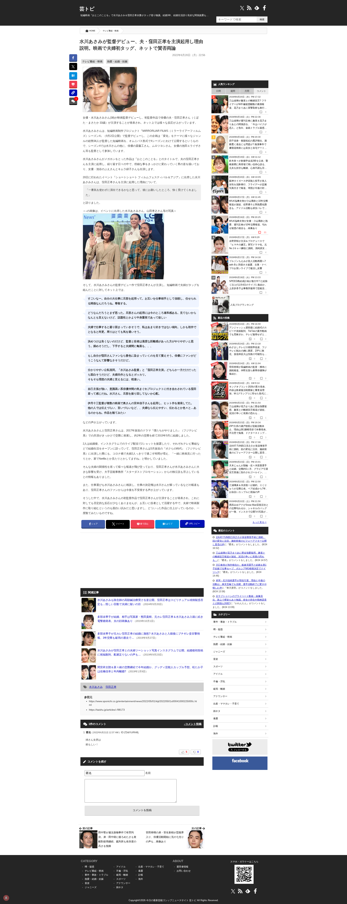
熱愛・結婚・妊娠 (117, 61)
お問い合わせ (184, 870)
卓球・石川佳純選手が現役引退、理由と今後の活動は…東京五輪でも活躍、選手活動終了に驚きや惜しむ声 (240, 584)
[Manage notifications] (6, 898)
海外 (215, 733)
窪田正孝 (111, 686)
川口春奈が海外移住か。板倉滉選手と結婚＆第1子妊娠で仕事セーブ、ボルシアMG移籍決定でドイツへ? (239, 568)
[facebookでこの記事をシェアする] (73, 57)
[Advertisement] (110, 560)
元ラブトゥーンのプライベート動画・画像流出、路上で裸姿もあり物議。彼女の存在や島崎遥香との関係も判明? (240, 600)
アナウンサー (220, 696)
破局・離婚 (219, 688)
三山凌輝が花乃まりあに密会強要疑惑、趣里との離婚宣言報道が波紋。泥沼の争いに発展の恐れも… (239, 556)
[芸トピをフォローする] (242, 8)
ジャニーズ (219, 651)
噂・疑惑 (218, 629)
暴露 (215, 718)
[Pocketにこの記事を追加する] (73, 84)
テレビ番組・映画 (111, 31)
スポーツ (218, 666)
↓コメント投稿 (193, 723)
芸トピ (87, 9)
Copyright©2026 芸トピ (174, 900)
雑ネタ (216, 711)
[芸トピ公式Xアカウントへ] (233, 891)
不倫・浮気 (219, 681)
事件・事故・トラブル (225, 621)
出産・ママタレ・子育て (226, 703)
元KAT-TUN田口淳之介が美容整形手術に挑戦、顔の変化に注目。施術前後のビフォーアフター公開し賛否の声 (240, 541)
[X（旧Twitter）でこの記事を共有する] (73, 66)
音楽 (215, 659)
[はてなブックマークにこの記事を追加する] (73, 75)
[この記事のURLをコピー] (73, 92)
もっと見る (259, 522)
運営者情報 (182, 866)
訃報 (215, 726)
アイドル (218, 673)
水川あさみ (96, 686)
